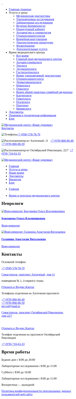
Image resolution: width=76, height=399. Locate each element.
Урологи (21, 65)
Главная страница (20, 9)
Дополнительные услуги (31, 49)
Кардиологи (24, 95)
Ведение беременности (30, 25)
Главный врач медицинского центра (39, 59)
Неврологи (23, 85)
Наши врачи (16, 172)
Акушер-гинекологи (29, 62)
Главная (14, 166)
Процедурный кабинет (30, 29)
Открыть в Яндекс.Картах (17, 287)
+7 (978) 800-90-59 (13, 144)
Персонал (22, 105)
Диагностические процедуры (34, 42)
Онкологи (22, 88)
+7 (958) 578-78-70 (28, 134)
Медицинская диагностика (33, 15)
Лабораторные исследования (34, 22)
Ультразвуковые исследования (35, 19)
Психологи (23, 102)
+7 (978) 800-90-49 (61, 140)
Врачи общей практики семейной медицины (44, 92)
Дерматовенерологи (29, 82)
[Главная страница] (27, 159)
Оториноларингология (30, 35)
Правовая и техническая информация (32, 115)
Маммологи (23, 108)
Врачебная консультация (31, 39)
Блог (12, 118)
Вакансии (15, 179)
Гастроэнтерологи (27, 72)
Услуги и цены (18, 169)
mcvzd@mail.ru (10, 306)
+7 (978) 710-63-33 (13, 344)
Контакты (7, 128)
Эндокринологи (26, 68)
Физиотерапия (25, 45)
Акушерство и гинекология (33, 32)
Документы (16, 112)
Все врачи (22, 55)
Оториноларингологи (30, 78)
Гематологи (23, 98)
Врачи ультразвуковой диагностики (38, 75)
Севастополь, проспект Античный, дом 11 (28, 274)
